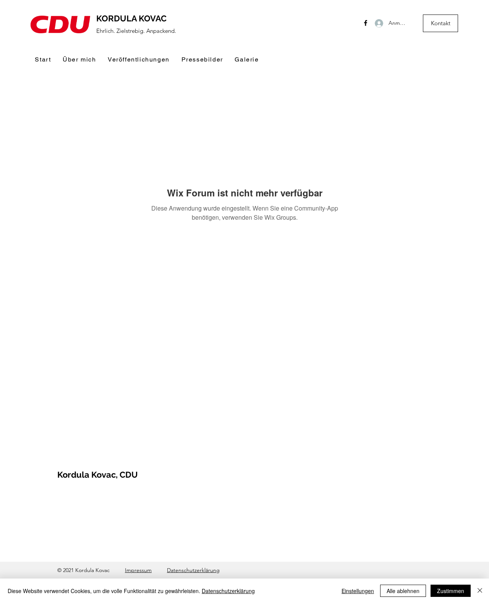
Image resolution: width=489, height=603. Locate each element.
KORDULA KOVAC (131, 18)
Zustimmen (450, 591)
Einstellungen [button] (358, 591)
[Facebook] (365, 23)
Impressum (138, 570)
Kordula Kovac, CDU (97, 475)
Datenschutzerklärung (193, 570)
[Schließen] (479, 591)
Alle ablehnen (403, 591)
